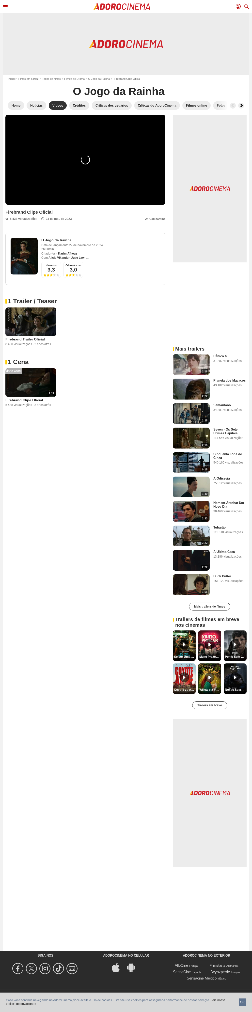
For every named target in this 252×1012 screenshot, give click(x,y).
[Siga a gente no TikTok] (59, 968)
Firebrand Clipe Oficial (24, 400)
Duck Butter (222, 576)
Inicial (11, 78)
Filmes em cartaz (28, 78)
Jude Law (77, 257)
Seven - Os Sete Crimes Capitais (225, 431)
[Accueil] (122, 6)
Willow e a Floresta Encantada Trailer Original (210, 689)
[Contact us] (72, 968)
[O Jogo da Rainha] (24, 256)
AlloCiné (181, 965)
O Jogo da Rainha (99, 78)
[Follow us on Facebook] (18, 968)
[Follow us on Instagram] (45, 968)
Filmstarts (217, 965)
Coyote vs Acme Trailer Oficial (185, 689)
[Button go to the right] (241, 106)
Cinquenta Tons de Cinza (227, 456)
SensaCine (182, 972)
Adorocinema (73, 265)
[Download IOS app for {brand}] (118, 967)
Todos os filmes (51, 78)
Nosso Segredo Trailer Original (236, 689)
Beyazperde (220, 972)
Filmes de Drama (74, 78)
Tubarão (219, 527)
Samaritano (222, 405)
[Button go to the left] (233, 106)
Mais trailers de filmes (209, 606)
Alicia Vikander (59, 257)
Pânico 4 (220, 356)
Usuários (51, 265)
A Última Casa (224, 552)
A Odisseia (221, 478)
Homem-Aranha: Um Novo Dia (228, 504)
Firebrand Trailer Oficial (25, 339)
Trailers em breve (209, 705)
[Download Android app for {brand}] (133, 967)
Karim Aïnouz (67, 253)
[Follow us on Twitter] (32, 968)
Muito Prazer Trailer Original (210, 657)
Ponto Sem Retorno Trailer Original (236, 657)
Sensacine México (202, 978)
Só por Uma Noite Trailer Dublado (185, 657)
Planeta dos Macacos (229, 380)
